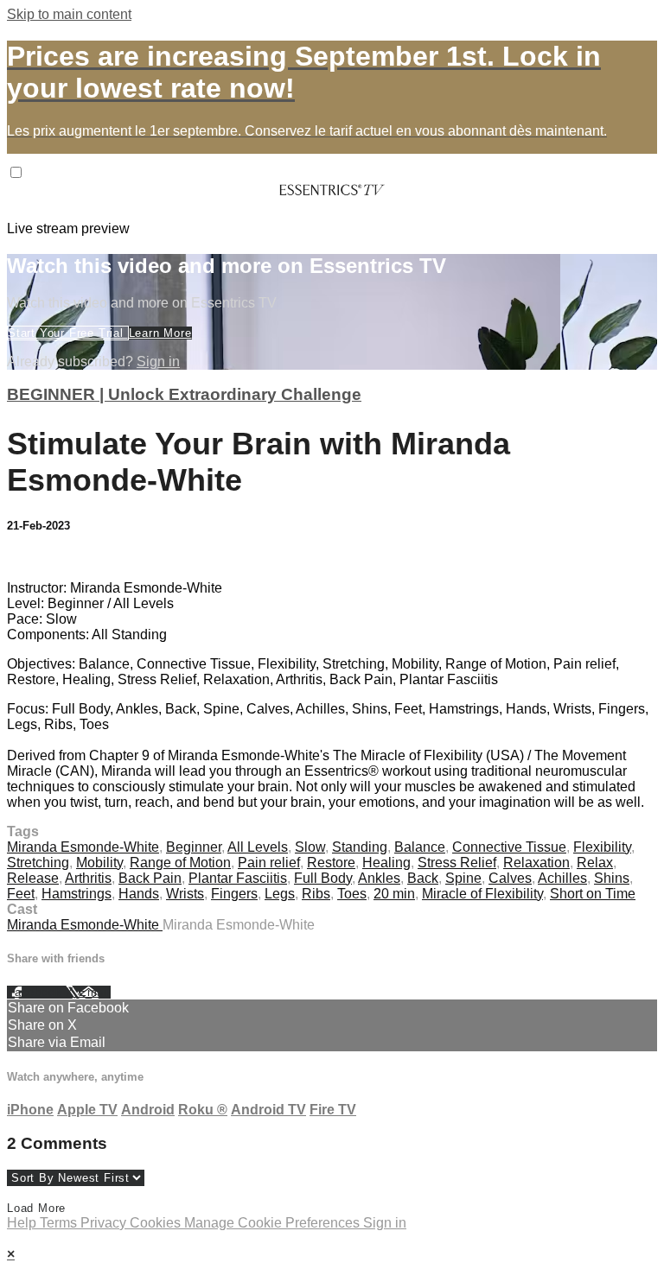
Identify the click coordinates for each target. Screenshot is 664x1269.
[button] (16, 172)
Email (95, 992)
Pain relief (269, 862)
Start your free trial (68, 333)
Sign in (158, 361)
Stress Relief (457, 862)
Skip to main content (69, 14)
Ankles (379, 878)
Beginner (193, 847)
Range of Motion (180, 862)
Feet (21, 893)
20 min (394, 893)
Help (23, 1222)
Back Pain (150, 878)
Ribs (316, 893)
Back (422, 878)
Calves (510, 878)
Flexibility (602, 847)
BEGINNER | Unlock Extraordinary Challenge (184, 394)
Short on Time (592, 893)
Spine (463, 878)
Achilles (562, 878)
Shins (611, 878)
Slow (310, 847)
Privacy (105, 1222)
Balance (419, 847)
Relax (595, 862)
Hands (138, 893)
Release (33, 878)
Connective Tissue (509, 847)
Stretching (38, 862)
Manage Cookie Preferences (273, 1222)
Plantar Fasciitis (237, 878)
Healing (386, 862)
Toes (352, 893)
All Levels (257, 847)
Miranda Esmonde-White (83, 847)
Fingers (234, 893)
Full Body (323, 878)
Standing (359, 847)
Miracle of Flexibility (482, 893)
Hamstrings (77, 893)
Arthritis (88, 878)
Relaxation (536, 862)
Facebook (36, 992)
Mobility (99, 862)
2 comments (44, 558)
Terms (60, 1222)
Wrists (185, 893)
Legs (280, 893)
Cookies (157, 1222)
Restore (331, 862)
